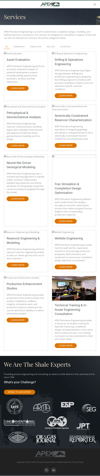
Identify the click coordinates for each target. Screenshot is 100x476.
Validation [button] (65, 47)
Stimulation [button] (36, 47)
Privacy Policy (77, 462)
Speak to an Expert (19, 392)
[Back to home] (50, 4)
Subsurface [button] (19, 47)
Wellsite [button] (51, 47)
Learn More (18, 88)
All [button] (6, 47)
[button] (94, 4)
